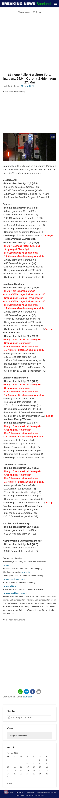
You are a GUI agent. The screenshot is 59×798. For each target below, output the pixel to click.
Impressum (19, 792)
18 (15, 770)
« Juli (9, 783)
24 (8, 774)
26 (21, 774)
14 (34, 767)
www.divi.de (26, 572)
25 (15, 774)
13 (27, 767)
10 (8, 767)
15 (40, 767)
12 (21, 767)
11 (15, 767)
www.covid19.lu (9, 586)
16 (47, 767)
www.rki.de (7, 565)
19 (21, 770)
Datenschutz (30, 792)
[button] (20, 691)
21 (34, 770)
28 (34, 774)
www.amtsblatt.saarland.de (14, 579)
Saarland (27, 696)
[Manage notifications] (6, 792)
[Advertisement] (29, 43)
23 (47, 770)
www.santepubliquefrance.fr (15, 593)
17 (8, 770)
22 (40, 770)
